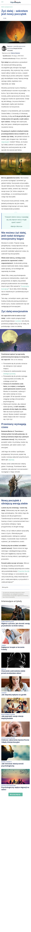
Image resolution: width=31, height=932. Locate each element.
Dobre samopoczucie (7, 7)
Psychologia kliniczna (8, 738)
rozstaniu (18, 321)
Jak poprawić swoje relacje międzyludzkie (12, 717)
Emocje (3, 669)
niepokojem (5, 142)
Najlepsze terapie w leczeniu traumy (12, 648)
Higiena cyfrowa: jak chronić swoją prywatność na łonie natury (15, 624)
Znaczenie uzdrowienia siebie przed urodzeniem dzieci (13, 672)
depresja (11, 460)
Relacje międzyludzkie (8, 714)
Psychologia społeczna (8, 785)
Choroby (4, 692)
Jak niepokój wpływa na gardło (13, 695)
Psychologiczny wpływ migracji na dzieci (15, 788)
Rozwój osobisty (6, 761)
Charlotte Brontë (23, 571)
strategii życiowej (9, 374)
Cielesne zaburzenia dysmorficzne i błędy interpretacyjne (15, 741)
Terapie (3, 645)
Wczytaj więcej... (15, 794)
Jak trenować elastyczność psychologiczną (12, 765)
